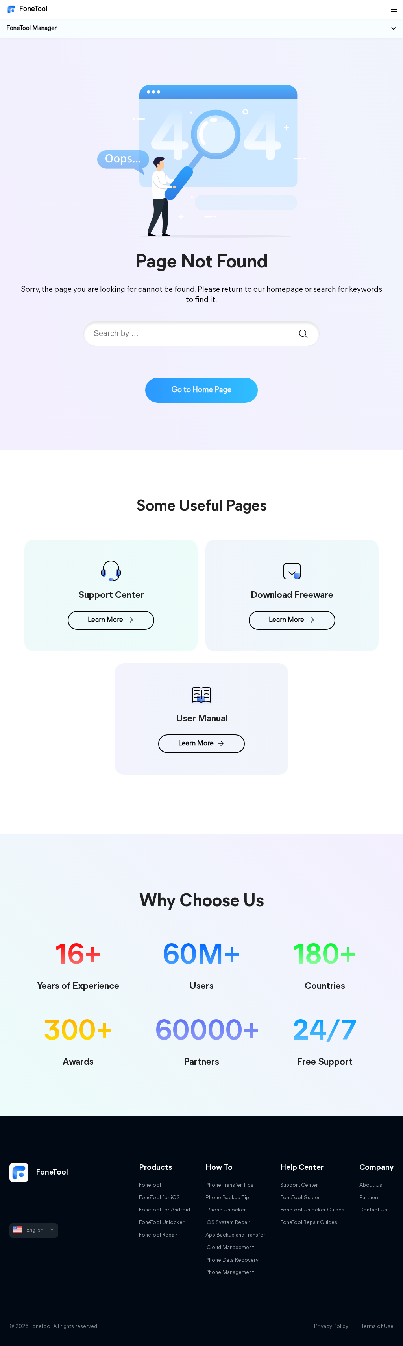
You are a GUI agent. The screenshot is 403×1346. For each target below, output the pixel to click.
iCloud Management (229, 1248)
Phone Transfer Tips (229, 1185)
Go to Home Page (201, 390)
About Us (370, 1185)
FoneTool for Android (164, 1210)
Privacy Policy (331, 1326)
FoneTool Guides (300, 1198)
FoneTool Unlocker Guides (312, 1210)
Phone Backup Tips (228, 1198)
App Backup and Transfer (235, 1235)
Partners (369, 1198)
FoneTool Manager (31, 28)
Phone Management (229, 1273)
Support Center (299, 1185)
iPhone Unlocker (225, 1210)
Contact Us (373, 1210)
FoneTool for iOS (159, 1198)
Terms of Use (377, 1326)
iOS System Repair (227, 1223)
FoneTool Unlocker (162, 1223)
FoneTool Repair (158, 1235)
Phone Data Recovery (232, 1260)
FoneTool (33, 9)
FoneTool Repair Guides (308, 1223)
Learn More (105, 620)
